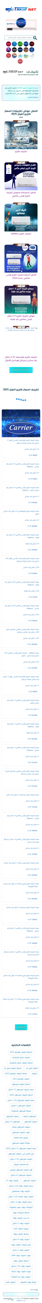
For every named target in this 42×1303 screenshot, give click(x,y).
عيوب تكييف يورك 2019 (21, 1255)
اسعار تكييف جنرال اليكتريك (21, 1063)
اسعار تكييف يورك (21, 1261)
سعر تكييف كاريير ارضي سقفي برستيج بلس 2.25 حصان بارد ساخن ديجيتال (22, 631)
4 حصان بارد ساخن (32, 801)
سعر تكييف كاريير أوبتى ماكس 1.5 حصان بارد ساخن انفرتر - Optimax (22, 489)
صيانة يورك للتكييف (28, 1282)
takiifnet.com (21, 1301)
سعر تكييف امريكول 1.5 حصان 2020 (21, 1148)
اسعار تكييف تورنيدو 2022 (16, 1073)
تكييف (34, 1073)
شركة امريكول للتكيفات (21, 1111)
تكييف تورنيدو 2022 (21, 1079)
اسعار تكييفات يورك (21, 1212)
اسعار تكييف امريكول (21, 1084)
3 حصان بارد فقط (32, 733)
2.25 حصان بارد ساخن (31, 567)
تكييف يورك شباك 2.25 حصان (21, 1196)
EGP (33, 455)
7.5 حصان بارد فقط (32, 1008)
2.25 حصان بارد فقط (31, 591)
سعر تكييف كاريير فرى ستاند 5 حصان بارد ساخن (21, 863)
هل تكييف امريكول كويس (21, 1170)
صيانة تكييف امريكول (21, 1143)
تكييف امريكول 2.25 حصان (21, 1159)
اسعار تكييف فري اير (13, 1068)
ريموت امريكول (12, 1116)
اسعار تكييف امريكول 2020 (21, 1095)
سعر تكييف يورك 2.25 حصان (21, 1186)
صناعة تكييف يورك (21, 1234)
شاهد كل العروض (21, 370)
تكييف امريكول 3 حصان (21, 1105)
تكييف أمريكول (30, 1121)
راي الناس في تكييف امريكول (21, 1154)
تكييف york (11, 1282)
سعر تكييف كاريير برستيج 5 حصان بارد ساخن (22, 907)
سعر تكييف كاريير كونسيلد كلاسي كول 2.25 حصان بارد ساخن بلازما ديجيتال (22, 560)
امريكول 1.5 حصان (12, 1121)
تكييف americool (21, 1137)
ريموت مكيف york (21, 1228)
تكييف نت (17, 1298)
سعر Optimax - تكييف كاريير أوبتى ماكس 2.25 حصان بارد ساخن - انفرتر (21, 654)
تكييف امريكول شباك (21, 1127)
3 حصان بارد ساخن (32, 685)
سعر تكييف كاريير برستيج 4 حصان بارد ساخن (22, 795)
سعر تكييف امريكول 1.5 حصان (21, 1089)
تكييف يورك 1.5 (12, 1180)
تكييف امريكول (29, 1180)
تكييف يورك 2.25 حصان (21, 1266)
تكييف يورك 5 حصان (21, 1223)
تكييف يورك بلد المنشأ (21, 1277)
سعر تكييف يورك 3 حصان (21, 1202)
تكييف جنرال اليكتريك (21, 1057)
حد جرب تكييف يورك (21, 1218)
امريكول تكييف (29, 1116)
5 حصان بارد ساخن (32, 869)
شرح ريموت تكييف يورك (21, 1244)
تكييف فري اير (32, 1068)
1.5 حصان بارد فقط (32, 543)
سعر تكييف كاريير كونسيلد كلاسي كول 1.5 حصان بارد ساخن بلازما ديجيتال (23, 442)
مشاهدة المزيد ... (32, 97)
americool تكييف (21, 1164)
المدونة (21, 1027)
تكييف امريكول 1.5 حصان (21, 1175)
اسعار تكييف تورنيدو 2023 (21, 1052)
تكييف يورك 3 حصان (21, 1250)
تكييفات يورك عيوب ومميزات (21, 1207)
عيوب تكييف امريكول (21, 1132)
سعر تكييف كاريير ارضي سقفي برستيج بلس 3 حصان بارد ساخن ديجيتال (22, 772)
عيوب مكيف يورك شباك (21, 1271)
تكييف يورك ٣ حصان (21, 1239)
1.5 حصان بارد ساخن (32, 449)
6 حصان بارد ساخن (32, 984)
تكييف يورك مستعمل (21, 1191)
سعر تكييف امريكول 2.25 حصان (21, 1100)
